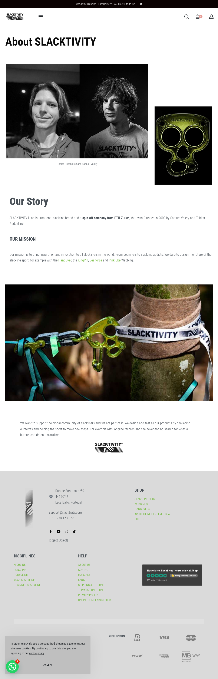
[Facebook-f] (50, 531)
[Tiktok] (74, 531)
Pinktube (114, 260)
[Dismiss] (141, 4)
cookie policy (36, 653)
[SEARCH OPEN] (186, 16)
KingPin (83, 260)
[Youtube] (58, 531)
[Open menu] (40, 16)
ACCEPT (47, 664)
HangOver (64, 260)
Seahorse (96, 260)
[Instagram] (66, 531)
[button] (12, 666)
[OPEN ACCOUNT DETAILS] (211, 16)
